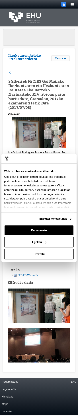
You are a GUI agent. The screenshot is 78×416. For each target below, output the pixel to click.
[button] (39, 306)
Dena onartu (39, 230)
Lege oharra (9, 389)
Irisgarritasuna (10, 381)
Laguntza (7, 411)
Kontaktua (7, 396)
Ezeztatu (39, 254)
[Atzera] (9, 72)
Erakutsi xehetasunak (53, 218)
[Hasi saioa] (63, 4)
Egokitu (37, 242)
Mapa (5, 404)
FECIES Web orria (27, 275)
